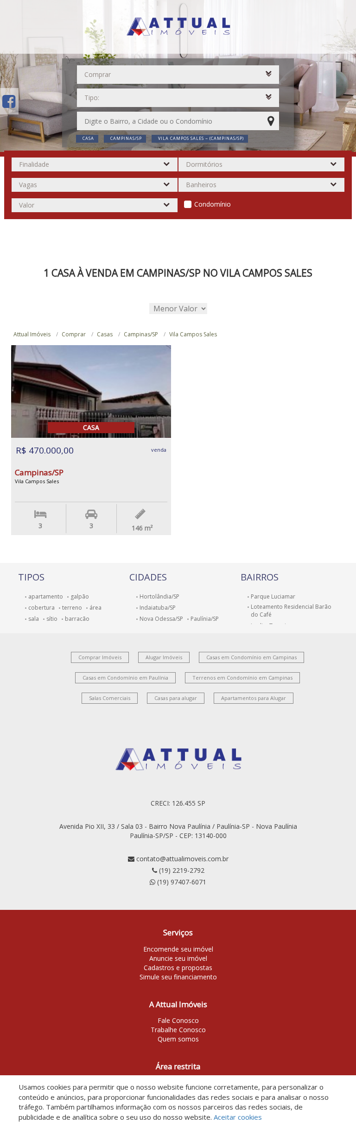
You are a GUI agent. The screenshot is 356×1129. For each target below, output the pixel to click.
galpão (79, 596)
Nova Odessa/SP (161, 619)
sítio (51, 619)
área (95, 608)
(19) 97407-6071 (181, 881)
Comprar (74, 334)
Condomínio (212, 204)
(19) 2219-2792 (181, 870)
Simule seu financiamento (178, 976)
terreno (72, 608)
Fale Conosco (178, 1020)
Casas (105, 334)
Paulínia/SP (205, 619)
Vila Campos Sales (193, 334)
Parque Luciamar (273, 596)
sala (33, 619)
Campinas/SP (141, 334)
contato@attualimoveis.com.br (182, 858)
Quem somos (178, 1038)
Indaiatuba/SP (158, 608)
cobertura (41, 608)
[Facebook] (8, 101)
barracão (77, 619)
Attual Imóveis (32, 334)
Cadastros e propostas (178, 967)
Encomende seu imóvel (178, 949)
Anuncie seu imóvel (178, 958)
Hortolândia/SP (159, 596)
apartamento (45, 596)
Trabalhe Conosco (178, 1029)
